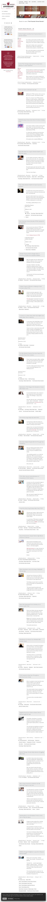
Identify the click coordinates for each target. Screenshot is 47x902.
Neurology (22, 409)
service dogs (33, 429)
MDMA (36, 521)
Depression (28, 215)
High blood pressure (31, 548)
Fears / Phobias (35, 629)
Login (27, 3)
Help (29, 1)
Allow (4, 898)
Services (26, 1)
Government (41, 629)
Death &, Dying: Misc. (24, 807)
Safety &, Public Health (24, 345)
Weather (21, 280)
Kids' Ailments (21, 631)
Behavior (25, 841)
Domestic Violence (22, 742)
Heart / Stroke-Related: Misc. (24, 887)
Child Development (23, 740)
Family (21, 500)
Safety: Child (34, 176)
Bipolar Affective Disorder (24, 594)
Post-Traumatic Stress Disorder (24, 57)
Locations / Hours (40, 1)
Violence (37, 809)
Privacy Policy (8, 71)
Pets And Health (26, 435)
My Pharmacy (5, 11)
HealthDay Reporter (30, 205)
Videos (31, 15)
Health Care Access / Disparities (25, 176)
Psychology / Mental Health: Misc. (25, 111)
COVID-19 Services (6, 16)
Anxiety (25, 307)
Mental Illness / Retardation (31, 249)
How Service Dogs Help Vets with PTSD (29, 417)
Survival (28, 213)
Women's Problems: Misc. (23, 706)
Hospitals (25, 500)
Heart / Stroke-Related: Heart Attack (25, 883)
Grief (30, 807)
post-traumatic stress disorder (34, 71)
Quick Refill (34, 1)
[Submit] (42, 12)
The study (28, 298)
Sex (33, 111)
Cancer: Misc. (28, 879)
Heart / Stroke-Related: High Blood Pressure (28, 559)
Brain (37, 529)
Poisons (20, 411)
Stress (20, 845)
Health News (24, 15)
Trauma (27, 217)
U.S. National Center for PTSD (34, 235)
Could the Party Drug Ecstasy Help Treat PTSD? (31, 508)
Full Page (42, 56)
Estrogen (21, 704)
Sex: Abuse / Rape (35, 561)
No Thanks (10, 898)
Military (24, 83)
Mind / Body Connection (38, 667)
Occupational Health (34, 841)
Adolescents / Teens (23, 378)
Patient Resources (6, 13)
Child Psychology (41, 176)
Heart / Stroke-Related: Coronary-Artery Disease (27, 881)
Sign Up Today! (21, 3)
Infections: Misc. (22, 502)
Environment (26, 280)
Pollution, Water (38, 411)
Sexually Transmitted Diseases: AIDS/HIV (26, 470)
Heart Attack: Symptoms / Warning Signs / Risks (27, 889)
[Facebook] (4, 23)
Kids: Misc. (27, 631)
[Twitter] (11, 23)
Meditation (31, 667)
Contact (4, 18)
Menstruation (26, 704)
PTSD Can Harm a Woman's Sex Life (27, 89)
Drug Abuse (35, 143)
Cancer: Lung (22, 879)
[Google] (6, 23)
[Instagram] (9, 23)
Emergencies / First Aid (31, 742)
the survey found (38, 402)
